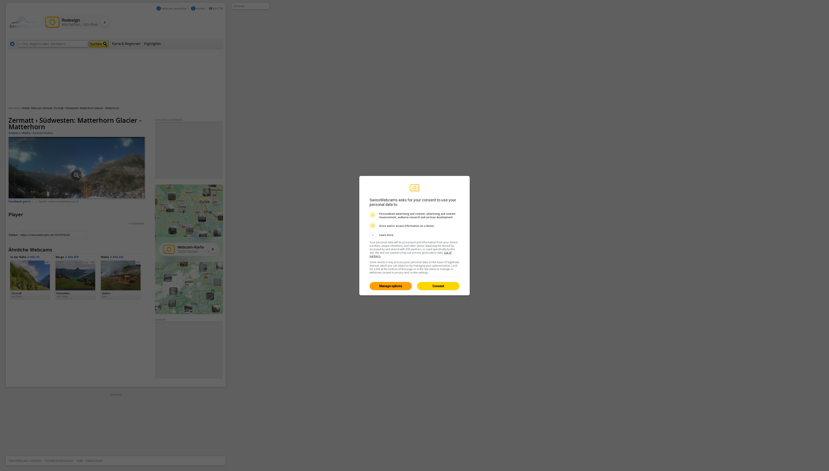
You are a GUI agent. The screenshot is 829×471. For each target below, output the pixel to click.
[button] (414, 235)
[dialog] (414, 235)
